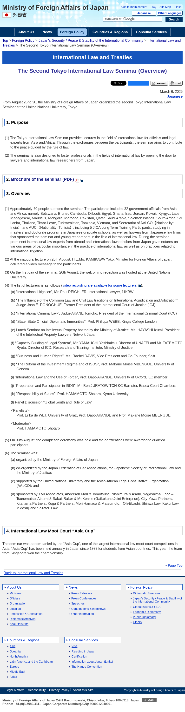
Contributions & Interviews (88, 609)
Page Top (175, 565)
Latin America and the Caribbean (31, 661)
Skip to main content (134, 7)
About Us (14, 587)
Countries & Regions (23, 640)
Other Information (82, 614)
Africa (13, 676)
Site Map (165, 7)
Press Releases (81, 593)
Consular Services (83, 640)
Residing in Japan (83, 651)
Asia (12, 646)
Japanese (144, 13)
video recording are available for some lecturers (99, 285)
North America (19, 656)
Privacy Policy (59, 690)
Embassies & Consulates (26, 614)
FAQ (153, 7)
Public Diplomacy (144, 617)
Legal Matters (15, 690)
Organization (18, 603)
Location (15, 609)
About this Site (19, 624)
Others (137, 622)
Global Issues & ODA (146, 607)
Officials (15, 598)
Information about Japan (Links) (92, 661)
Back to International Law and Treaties (33, 573)
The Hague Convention (87, 666)
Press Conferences (83, 598)
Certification (79, 656)
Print (177, 83)
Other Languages (170, 13)
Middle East (17, 671)
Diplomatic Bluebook (146, 593)
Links (177, 7)
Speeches (78, 603)
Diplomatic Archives (22, 619)
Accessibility (37, 690)
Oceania (15, 651)
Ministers (15, 593)
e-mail (161, 83)
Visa (74, 646)
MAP (150, 700)
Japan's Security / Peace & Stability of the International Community (91, 40)
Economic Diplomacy (147, 612)
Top (5, 40)
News (73, 587)
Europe (14, 666)
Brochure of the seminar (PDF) (43, 179)
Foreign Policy (23, 40)
